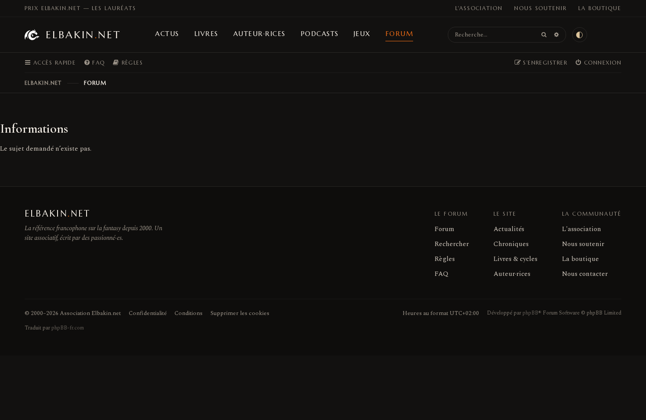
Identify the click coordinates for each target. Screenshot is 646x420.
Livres (206, 33)
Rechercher (452, 244)
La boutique (599, 8)
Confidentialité (148, 313)
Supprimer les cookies (239, 313)
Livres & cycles (515, 259)
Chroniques (511, 244)
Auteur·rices (259, 33)
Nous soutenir (540, 8)
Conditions (188, 313)
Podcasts (320, 33)
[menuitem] (94, 62)
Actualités (509, 229)
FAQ (441, 274)
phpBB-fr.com (67, 328)
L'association (479, 8)
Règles (445, 259)
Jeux (362, 33)
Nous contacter (585, 274)
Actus (167, 33)
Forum (399, 33)
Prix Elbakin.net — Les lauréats (80, 8)
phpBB (530, 313)
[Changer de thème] (579, 34)
